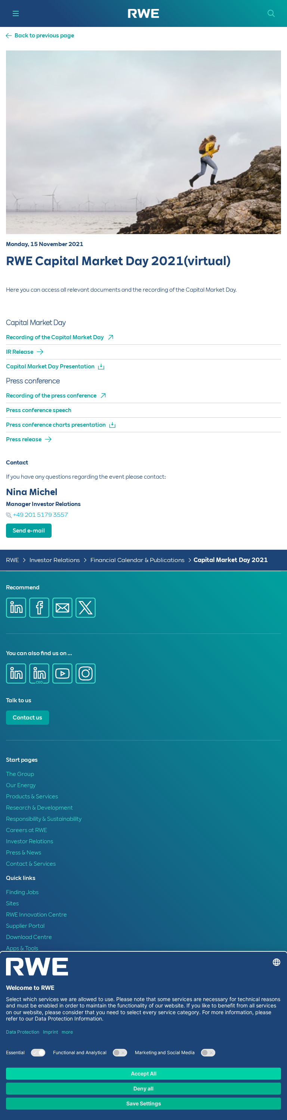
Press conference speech (38, 410)
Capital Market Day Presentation (50, 366)
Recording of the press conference (51, 395)
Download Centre (29, 937)
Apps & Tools (22, 948)
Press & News (23, 852)
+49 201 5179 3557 (40, 515)
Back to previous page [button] (44, 36)
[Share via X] (85, 608)
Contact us (27, 717)
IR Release (19, 352)
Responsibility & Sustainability (43, 819)
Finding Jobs (22, 892)
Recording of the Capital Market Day (55, 337)
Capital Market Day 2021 (231, 560)
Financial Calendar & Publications (137, 560)
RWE (12, 560)
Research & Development (39, 807)
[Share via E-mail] (62, 608)
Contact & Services (31, 863)
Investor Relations (55, 560)
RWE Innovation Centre (36, 914)
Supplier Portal (25, 926)
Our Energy (21, 785)
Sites (12, 903)
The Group (20, 774)
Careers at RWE (26, 830)
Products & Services (32, 796)
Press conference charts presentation (56, 424)
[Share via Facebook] (39, 608)
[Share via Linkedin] (16, 608)
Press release (23, 439)
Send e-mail (29, 530)
